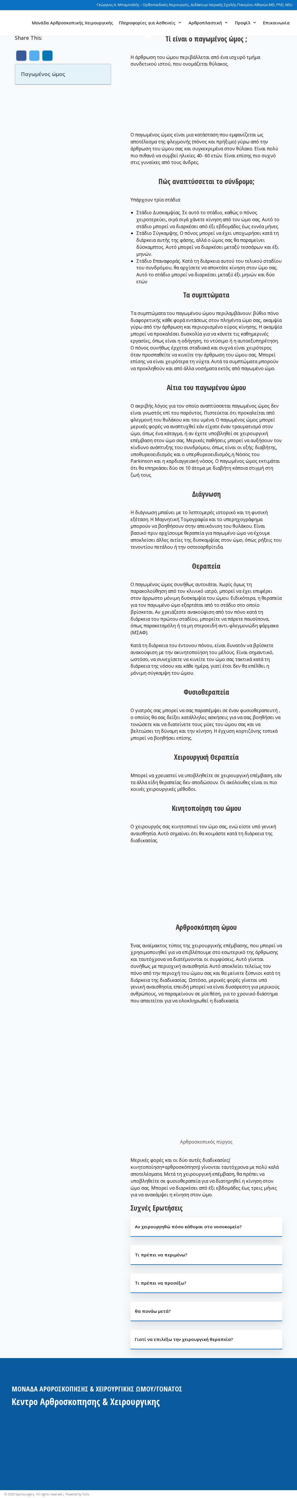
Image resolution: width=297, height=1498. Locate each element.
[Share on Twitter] (34, 56)
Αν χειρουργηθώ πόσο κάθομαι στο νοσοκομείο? (188, 1226)
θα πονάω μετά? (153, 1311)
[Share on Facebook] (21, 56)
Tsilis (85, 1494)
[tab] (206, 1227)
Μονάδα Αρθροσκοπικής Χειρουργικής (72, 23)
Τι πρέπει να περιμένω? (161, 1255)
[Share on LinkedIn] (47, 56)
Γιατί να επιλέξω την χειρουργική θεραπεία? (184, 1339)
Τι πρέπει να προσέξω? (160, 1283)
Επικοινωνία (276, 23)
